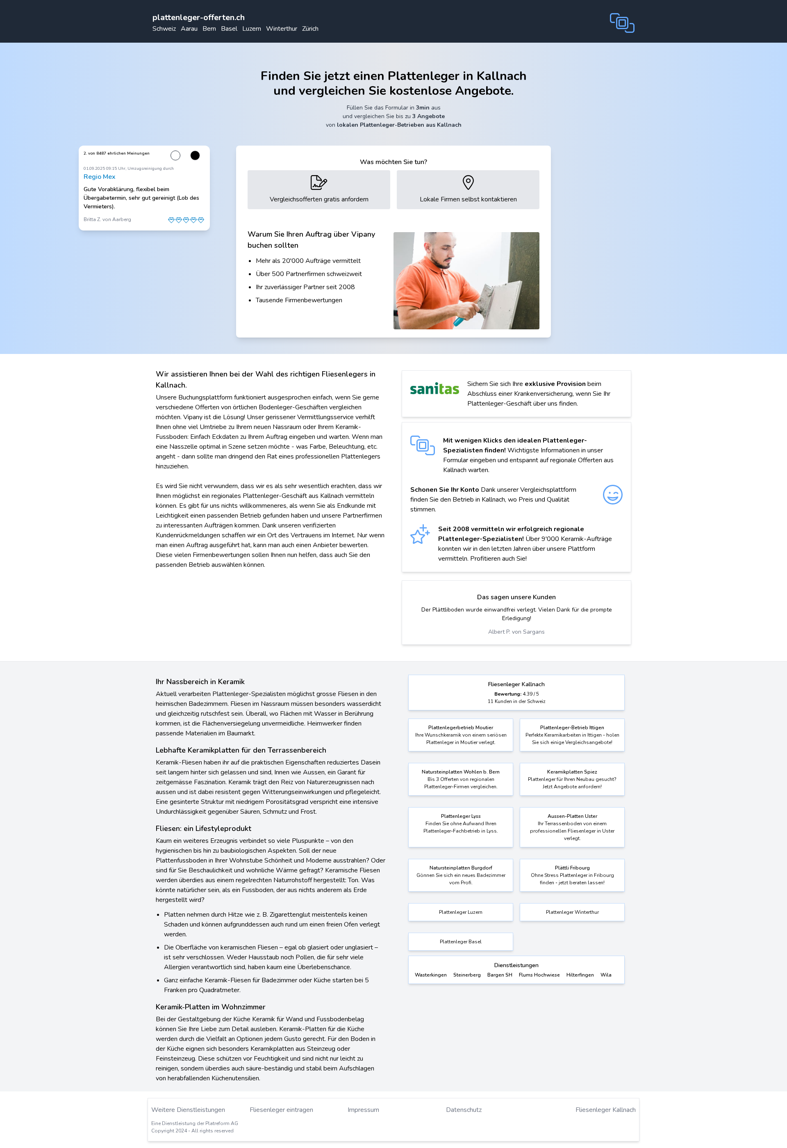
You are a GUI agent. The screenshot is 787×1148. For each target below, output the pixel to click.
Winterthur (281, 28)
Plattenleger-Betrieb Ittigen (572, 727)
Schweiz (164, 28)
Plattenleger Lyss (461, 816)
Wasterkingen (431, 975)
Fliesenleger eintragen (281, 1109)
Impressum (363, 1109)
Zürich (310, 28)
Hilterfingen (580, 975)
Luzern (251, 28)
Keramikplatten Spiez (572, 772)
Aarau (189, 28)
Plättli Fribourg (572, 868)
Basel (229, 28)
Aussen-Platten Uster (572, 816)
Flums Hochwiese (539, 975)
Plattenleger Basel (461, 941)
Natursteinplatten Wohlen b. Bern (461, 772)
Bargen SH (499, 975)
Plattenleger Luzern (460, 912)
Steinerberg (467, 975)
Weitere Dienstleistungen (188, 1109)
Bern (209, 28)
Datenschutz (464, 1109)
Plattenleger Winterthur (572, 912)
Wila (606, 975)
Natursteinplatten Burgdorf (461, 868)
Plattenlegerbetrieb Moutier (460, 727)
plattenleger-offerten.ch (198, 17)
